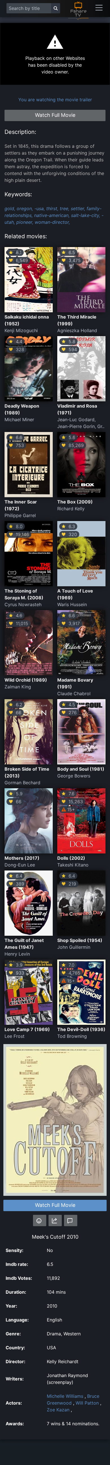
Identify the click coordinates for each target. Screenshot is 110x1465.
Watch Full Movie (55, 1205)
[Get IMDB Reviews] (39, 1220)
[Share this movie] (55, 1220)
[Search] (55, 8)
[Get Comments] (70, 1220)
